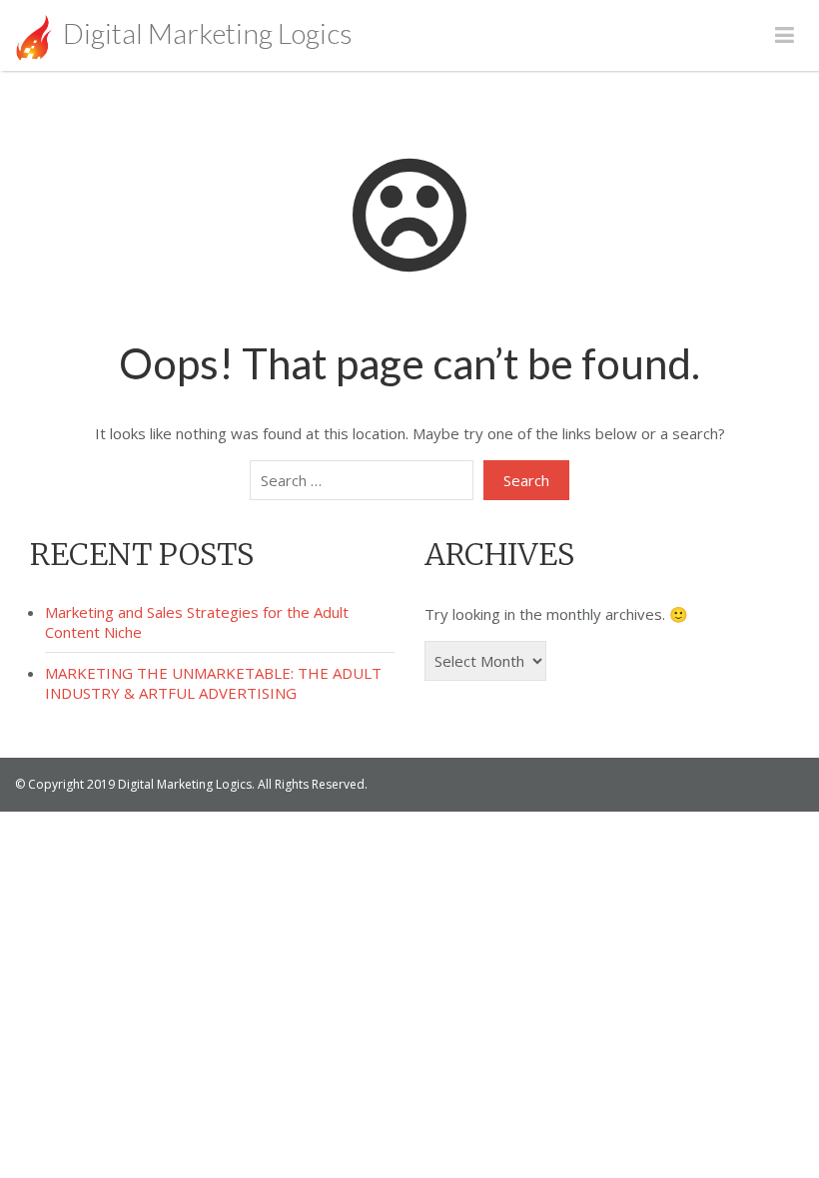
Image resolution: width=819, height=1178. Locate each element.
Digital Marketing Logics (205, 33)
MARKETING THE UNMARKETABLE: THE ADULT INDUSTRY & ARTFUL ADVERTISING (213, 683)
